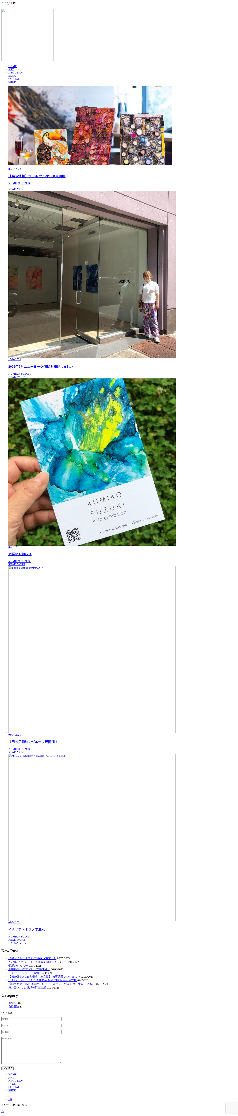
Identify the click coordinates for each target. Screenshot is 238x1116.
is (9, 1096)
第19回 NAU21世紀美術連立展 (27, 987)
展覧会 (12, 1002)
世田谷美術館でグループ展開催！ (29, 969)
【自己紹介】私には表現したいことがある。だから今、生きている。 (51, 983)
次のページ (19, 942)
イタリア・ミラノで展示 (23, 972)
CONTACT (15, 78)
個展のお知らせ (18, 965)
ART (11, 69)
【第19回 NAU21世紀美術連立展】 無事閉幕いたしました (44, 976)
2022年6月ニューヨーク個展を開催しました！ (37, 961)
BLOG (12, 75)
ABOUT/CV (15, 72)
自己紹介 (14, 1006)
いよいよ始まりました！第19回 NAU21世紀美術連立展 (42, 980)
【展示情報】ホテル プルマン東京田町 (32, 958)
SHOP (12, 81)
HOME (12, 66)
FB (10, 1099)
